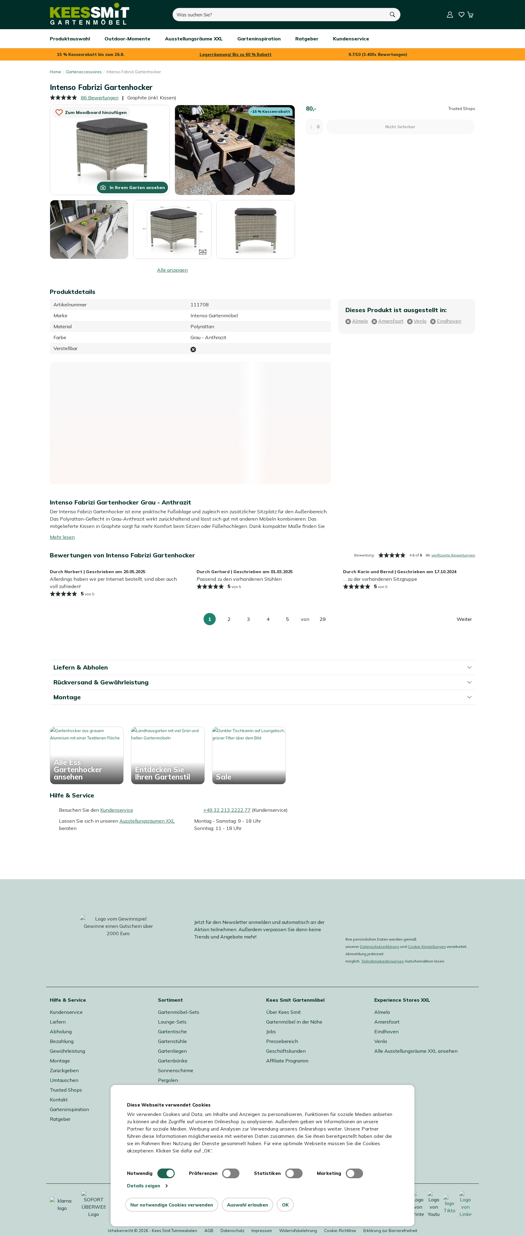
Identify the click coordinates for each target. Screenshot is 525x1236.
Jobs (271, 1031)
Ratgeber (60, 1119)
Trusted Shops (66, 1090)
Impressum (262, 1230)
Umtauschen (64, 1080)
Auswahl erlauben (247, 1205)
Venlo (380, 1041)
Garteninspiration (69, 1109)
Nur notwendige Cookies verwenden (171, 1205)
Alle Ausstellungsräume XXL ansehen (416, 1051)
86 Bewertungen (99, 98)
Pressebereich (282, 1041)
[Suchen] (392, 14)
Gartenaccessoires (84, 71)
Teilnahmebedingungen (382, 961)
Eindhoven (386, 1031)
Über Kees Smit (283, 1012)
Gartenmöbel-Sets (178, 1012)
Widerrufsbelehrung (298, 1230)
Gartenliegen (172, 1051)
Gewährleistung (67, 1051)
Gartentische (172, 1031)
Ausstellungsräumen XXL (147, 821)
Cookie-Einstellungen (427, 946)
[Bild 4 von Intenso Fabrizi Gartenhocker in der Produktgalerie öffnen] (172, 229)
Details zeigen (143, 1186)
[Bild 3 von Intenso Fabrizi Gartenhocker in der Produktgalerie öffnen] (89, 229)
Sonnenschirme (175, 1070)
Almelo (382, 1012)
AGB (208, 1230)
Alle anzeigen (172, 270)
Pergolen (168, 1080)
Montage (60, 1061)
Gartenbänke (172, 1061)
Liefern (58, 1022)
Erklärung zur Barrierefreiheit (390, 1230)
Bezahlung (62, 1041)
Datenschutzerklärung (379, 946)
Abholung (61, 1031)
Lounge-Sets (172, 1022)
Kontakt (59, 1100)
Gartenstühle (172, 1041)
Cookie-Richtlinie (340, 1230)
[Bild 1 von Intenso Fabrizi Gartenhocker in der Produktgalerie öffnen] (110, 149)
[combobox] (279, 14)
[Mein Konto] (450, 14)
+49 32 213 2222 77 (227, 810)
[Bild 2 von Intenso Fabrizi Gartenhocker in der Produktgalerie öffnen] (234, 149)
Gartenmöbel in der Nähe (294, 1022)
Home (55, 71)
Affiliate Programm (287, 1061)
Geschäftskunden (286, 1051)
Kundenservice (116, 810)
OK (285, 1205)
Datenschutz (232, 1230)
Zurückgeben (64, 1070)
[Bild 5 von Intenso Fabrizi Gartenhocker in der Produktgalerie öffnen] (255, 229)
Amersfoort (387, 1022)
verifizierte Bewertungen (453, 555)
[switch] (230, 1173)
